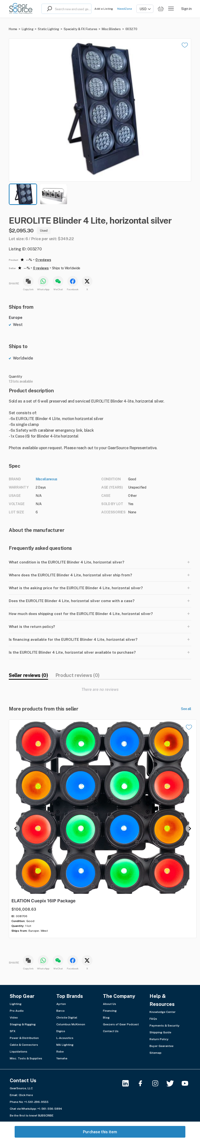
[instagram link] (158, 1083)
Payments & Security (165, 1025)
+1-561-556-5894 (49, 1108)
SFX (12, 1031)
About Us (109, 1004)
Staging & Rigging (23, 1024)
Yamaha (61, 1058)
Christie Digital (66, 1017)
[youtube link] (187, 1083)
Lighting (27, 29)
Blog (106, 1017)
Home (13, 29)
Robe (60, 1051)
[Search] (48, 9)
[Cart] (161, 9)
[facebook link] (143, 1083)
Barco (60, 1010)
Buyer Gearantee (161, 1046)
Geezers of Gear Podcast (121, 1024)
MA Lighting (64, 1044)
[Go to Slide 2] (54, 194)
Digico (60, 1031)
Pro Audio (17, 1010)
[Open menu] (171, 9)
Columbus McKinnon (70, 1024)
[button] (100, 110)
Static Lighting (48, 29)
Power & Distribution (24, 1038)
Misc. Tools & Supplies (26, 1058)
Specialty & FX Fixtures (80, 29)
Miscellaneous (46, 479)
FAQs (153, 1018)
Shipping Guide (160, 1032)
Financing (110, 1010)
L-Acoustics (64, 1038)
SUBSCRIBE (45, 1115)
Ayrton (61, 1004)
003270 (131, 29)
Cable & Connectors (24, 1044)
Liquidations (18, 1051)
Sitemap (155, 1052)
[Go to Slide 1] (23, 194)
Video (14, 1017)
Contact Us (111, 1031)
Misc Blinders (111, 29)
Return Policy (159, 1039)
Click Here (26, 1095)
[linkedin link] (128, 1083)
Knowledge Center (163, 1012)
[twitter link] (173, 1083)
